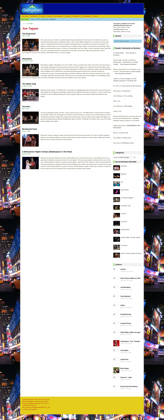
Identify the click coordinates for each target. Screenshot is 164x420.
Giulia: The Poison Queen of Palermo (131, 253)
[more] (68, 52)
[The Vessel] (116, 225)
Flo (119, 101)
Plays (43, 16)
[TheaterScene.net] (82, 9)
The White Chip (29, 84)
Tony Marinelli (125, 296)
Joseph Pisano (125, 323)
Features (76, 16)
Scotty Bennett (125, 314)
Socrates (26, 106)
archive (123, 269)
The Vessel (124, 221)
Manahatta (27, 59)
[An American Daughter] (116, 201)
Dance (67, 16)
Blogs (95, 16)
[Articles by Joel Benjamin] (116, 291)
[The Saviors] (116, 248)
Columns (25, 16)
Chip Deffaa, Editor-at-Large (130, 332)
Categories (116, 157)
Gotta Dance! (127, 91)
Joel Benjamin (125, 287)
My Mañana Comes (128, 143)
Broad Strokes (125, 190)
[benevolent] (116, 169)
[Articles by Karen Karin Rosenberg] (116, 390)
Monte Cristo (124, 133)
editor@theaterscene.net (120, 29)
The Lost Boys (128, 96)
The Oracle (135, 120)
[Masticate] (116, 177)
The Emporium (28, 34)
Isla (40, 19)
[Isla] (116, 185)
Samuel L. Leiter (126, 377)
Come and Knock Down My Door (131, 86)
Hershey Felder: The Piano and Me (130, 237)
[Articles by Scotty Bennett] (116, 318)
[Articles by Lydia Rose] (116, 363)
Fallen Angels (128, 106)
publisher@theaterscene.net (122, 25)
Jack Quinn (124, 350)
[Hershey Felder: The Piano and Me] (116, 240)
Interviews (86, 16)
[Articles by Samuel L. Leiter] (116, 381)
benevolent (124, 166)
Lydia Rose (124, 359)
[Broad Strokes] (116, 193)
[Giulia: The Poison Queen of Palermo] (116, 256)
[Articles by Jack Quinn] (116, 354)
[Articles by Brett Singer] (116, 372)
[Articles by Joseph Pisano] (116, 327)
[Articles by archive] (116, 273)
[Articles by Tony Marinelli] (116, 300)
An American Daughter (127, 198)
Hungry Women (125, 229)
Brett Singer (124, 368)
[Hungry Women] (116, 233)
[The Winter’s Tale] (116, 209)
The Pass (123, 213)
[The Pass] (116, 217)
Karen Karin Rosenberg (128, 386)
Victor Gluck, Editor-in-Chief (130, 278)
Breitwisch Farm (29, 129)
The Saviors (124, 245)
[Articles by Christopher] (116, 345)
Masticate (123, 174)
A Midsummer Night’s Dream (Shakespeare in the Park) (47, 152)
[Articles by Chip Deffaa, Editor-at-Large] (116, 336)
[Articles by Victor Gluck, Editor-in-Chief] (116, 282)
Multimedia (58, 16)
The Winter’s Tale (125, 205)
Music (49, 16)
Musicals (34, 16)
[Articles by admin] (116, 309)
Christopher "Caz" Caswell (130, 341)
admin (122, 305)
